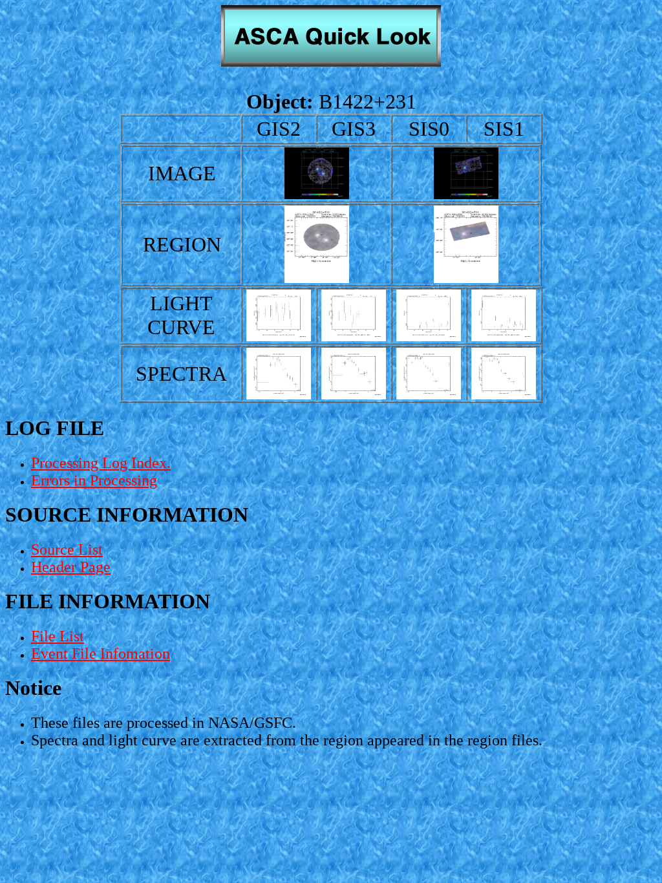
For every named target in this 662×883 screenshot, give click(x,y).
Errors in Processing (94, 480)
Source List (67, 549)
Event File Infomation (100, 653)
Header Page (71, 567)
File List (57, 636)
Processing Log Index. (101, 462)
